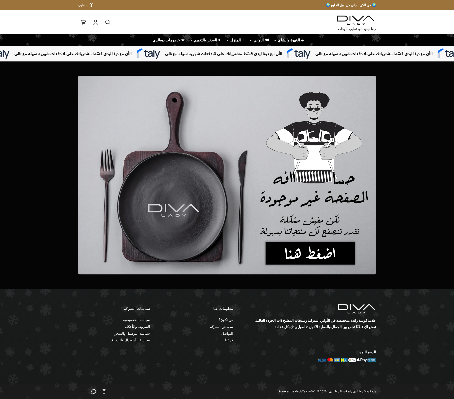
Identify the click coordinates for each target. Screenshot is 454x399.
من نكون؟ (225, 319)
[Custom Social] (83, 391)
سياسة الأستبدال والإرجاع (130, 340)
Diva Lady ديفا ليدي (340, 391)
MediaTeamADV (305, 391)
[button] (108, 22)
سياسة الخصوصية (136, 319)
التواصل (227, 333)
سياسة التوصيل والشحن (132, 333)
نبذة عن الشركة (221, 326)
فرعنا (229, 340)
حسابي (83, 5)
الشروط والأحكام (137, 326)
